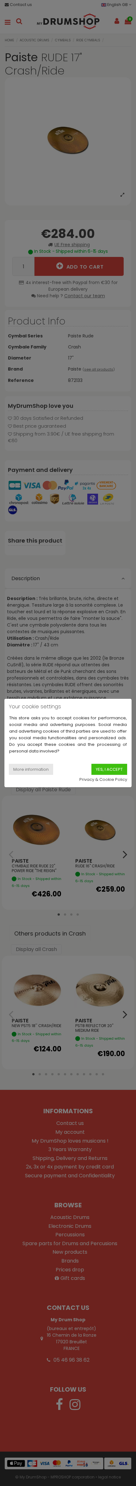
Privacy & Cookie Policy (103, 779)
